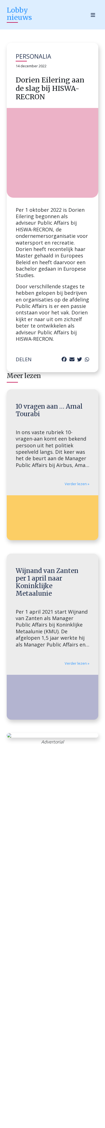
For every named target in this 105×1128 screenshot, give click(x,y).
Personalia (33, 56)
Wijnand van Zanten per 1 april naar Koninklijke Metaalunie (47, 582)
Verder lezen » (77, 484)
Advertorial (52, 742)
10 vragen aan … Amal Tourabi (49, 410)
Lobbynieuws (19, 14)
